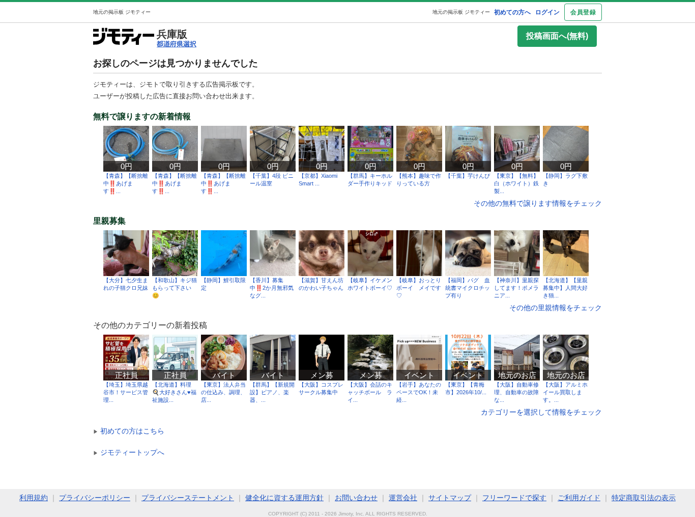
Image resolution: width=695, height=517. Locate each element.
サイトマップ (449, 498)
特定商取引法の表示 (644, 498)
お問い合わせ (356, 498)
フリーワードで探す (514, 498)
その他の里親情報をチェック (555, 307)
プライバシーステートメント (187, 498)
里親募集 (109, 221)
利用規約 (33, 498)
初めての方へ (512, 12)
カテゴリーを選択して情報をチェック (541, 412)
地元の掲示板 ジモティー (461, 12)
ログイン (547, 12)
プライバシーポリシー (94, 498)
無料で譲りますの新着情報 (142, 117)
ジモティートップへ (128, 452)
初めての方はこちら (128, 431)
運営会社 (403, 498)
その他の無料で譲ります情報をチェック (538, 203)
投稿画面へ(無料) (557, 36)
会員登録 (583, 12)
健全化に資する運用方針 (284, 498)
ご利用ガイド (579, 498)
